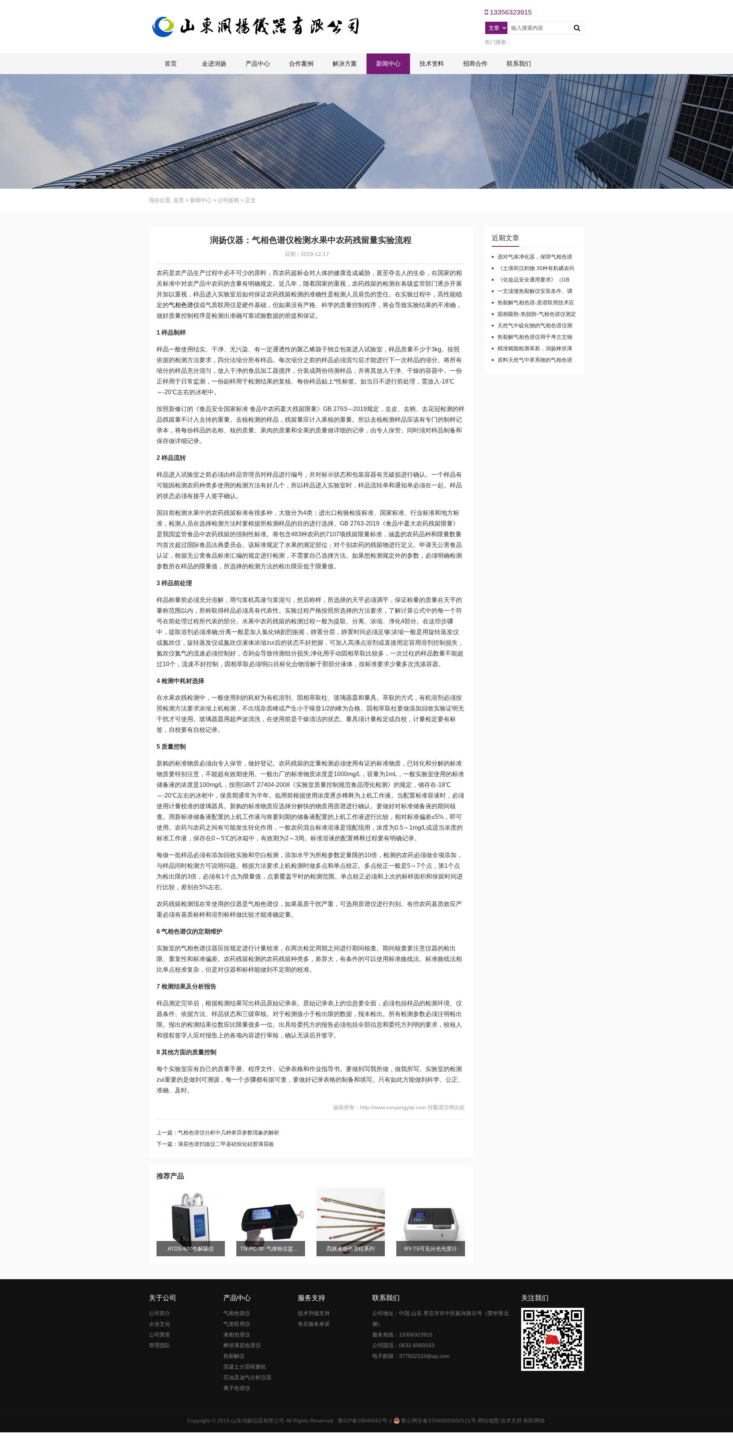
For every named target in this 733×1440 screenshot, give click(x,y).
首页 (171, 63)
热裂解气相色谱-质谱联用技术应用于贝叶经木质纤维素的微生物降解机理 (533, 302)
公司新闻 (228, 200)
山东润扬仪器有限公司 (257, 1420)
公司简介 (159, 1313)
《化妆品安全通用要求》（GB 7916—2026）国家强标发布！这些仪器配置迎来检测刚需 (533, 280)
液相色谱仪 (236, 1335)
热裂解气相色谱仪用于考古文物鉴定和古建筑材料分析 (532, 337)
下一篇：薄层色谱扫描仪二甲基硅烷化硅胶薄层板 (215, 1144)
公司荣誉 (159, 1335)
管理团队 (159, 1345)
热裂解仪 (234, 1356)
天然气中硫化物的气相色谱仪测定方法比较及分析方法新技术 (532, 325)
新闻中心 (388, 63)
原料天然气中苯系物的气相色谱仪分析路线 (532, 360)
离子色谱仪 (236, 1388)
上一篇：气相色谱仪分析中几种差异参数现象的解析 (218, 1132)
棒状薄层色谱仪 (242, 1345)
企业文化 (159, 1324)
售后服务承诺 (314, 1324)
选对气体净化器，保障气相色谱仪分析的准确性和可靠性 (532, 257)
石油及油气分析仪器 (247, 1377)
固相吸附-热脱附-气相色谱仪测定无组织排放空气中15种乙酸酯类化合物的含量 (534, 314)
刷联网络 (534, 1420)
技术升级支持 (314, 1313)
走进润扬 (214, 63)
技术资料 (432, 63)
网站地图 (488, 1420)
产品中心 (257, 63)
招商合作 (475, 63)
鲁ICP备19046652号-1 (365, 1420)
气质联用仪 (236, 1324)
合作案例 (301, 63)
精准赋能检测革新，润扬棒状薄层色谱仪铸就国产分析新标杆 (532, 348)
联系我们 (519, 63)
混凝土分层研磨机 (244, 1367)
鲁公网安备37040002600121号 (438, 1420)
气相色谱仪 (184, 305)
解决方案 (345, 63)
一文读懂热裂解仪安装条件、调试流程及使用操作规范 (532, 291)
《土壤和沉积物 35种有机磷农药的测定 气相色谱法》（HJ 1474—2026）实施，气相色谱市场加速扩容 (533, 268)
